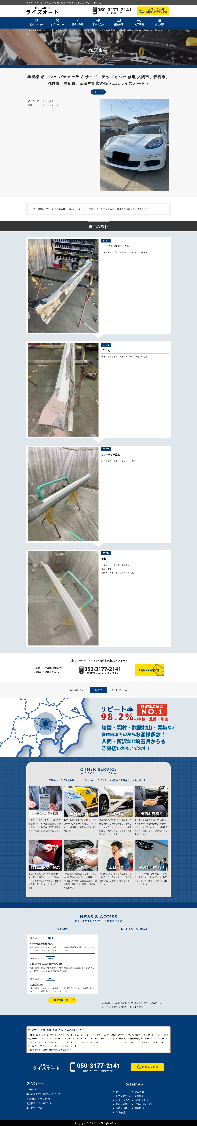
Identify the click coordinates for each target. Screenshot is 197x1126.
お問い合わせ (141, 1100)
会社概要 (159, 24)
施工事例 (139, 24)
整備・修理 (78, 24)
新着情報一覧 (61, 1000)
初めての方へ (37, 24)
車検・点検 (98, 24)
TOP (118, 1091)
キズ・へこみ (57, 24)
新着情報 (139, 1108)
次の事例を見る (119, 689)
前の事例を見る (78, 689)
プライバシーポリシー (146, 1104)
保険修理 (118, 24)
